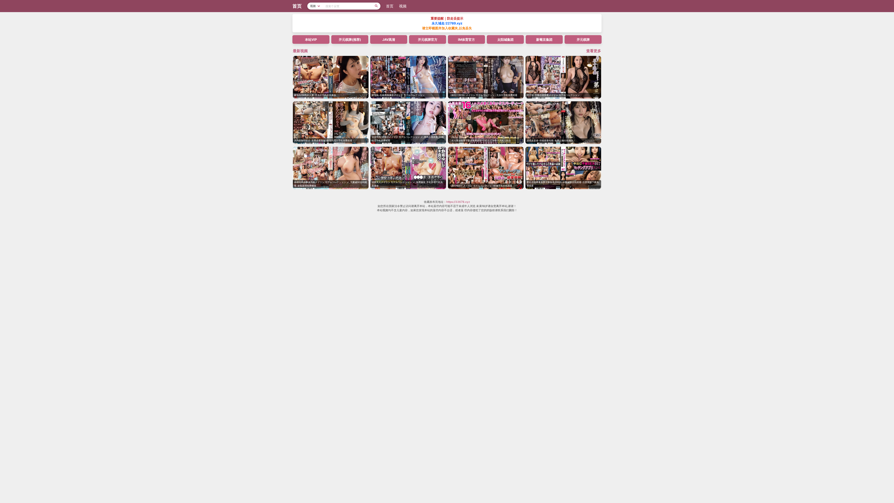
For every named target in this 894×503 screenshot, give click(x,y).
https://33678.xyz (458, 202)
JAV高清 (388, 39)
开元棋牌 (583, 39)
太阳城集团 (505, 39)
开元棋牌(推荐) (350, 39)
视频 (402, 6)
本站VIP (311, 39)
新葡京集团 (544, 39)
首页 (389, 6)
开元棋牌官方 (427, 39)
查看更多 (593, 50)
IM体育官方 (466, 39)
